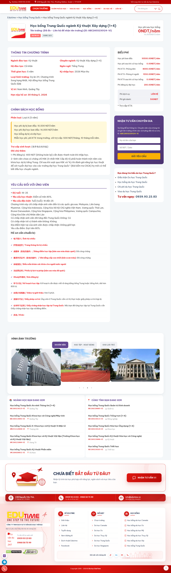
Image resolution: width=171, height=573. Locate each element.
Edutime (11, 17)
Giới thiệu (65, 520)
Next (161, 367)
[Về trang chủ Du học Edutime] (28, 516)
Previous (9, 367)
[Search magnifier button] (159, 9)
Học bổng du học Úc (135, 525)
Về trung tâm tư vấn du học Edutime (145, 2)
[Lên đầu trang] (166, 568)
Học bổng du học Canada (137, 520)
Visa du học (75, 9)
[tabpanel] (36, 365)
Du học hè (108, 9)
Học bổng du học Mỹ (135, 530)
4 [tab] (91, 388)
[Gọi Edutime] (127, 555)
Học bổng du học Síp (135, 541)
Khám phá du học (59, 9)
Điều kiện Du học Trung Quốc (132, 177)
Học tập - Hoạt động (84, 345)
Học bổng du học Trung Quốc (132, 182)
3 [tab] (87, 388)
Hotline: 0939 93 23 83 (21, 2)
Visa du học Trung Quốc (130, 191)
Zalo (116, 555)
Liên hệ (118, 9)
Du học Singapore (101, 546)
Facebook (65, 546)
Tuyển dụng (66, 530)
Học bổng (87, 9)
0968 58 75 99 (86, 497)
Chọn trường (99, 520)
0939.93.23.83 (146, 196)
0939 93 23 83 (72, 497)
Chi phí (97, 9)
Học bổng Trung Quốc (29, 17)
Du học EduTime (95, 569)
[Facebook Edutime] (110, 555)
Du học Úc (98, 530)
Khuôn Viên (60, 345)
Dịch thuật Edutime (69, 541)
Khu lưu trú (109, 345)
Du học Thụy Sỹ (100, 535)
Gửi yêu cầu (138, 156)
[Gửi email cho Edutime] (122, 555)
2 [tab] (83, 388)
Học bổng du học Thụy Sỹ (137, 535)
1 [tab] (79, 388)
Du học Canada (100, 525)
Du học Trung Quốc (102, 541)
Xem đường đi (67, 535)
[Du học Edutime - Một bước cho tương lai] (17, 8)
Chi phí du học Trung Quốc (131, 186)
